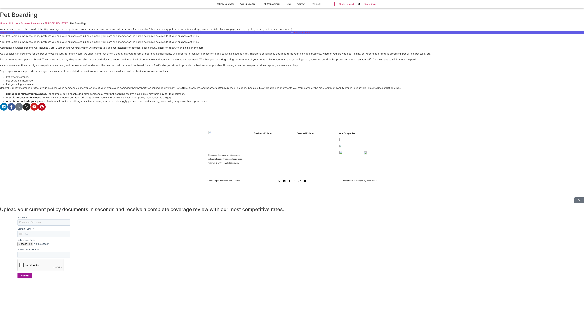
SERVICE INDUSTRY (56, 23)
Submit (25, 275)
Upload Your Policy (26, 240)
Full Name (22, 217)
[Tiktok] (300, 181)
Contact (301, 4)
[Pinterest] (42, 107)
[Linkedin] (4, 107)
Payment (315, 4)
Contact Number (25, 229)
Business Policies (263, 133)
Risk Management (271, 4)
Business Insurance (31, 23)
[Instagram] (26, 107)
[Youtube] (34, 107)
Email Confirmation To (28, 249)
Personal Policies (306, 133)
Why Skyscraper (225, 4)
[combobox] (21, 234)
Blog (289, 4)
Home (3, 23)
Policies (13, 23)
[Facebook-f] (11, 107)
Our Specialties (247, 4)
